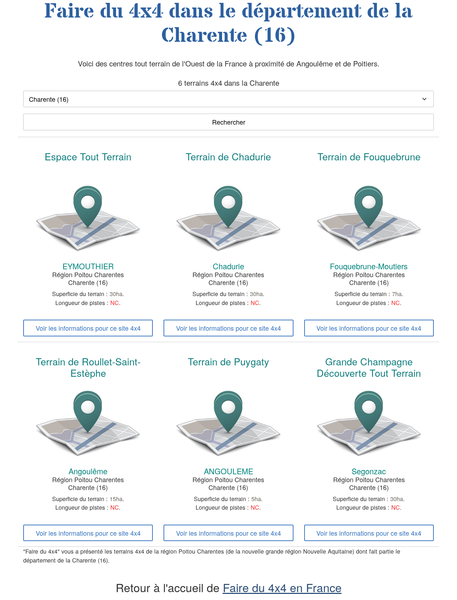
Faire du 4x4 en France (282, 587)
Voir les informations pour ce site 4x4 (88, 327)
